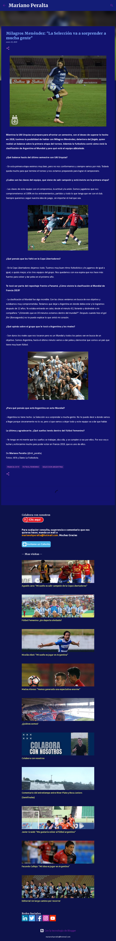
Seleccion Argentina (53, 467)
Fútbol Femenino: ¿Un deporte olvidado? (42, 620)
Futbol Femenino (31, 467)
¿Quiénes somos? (30, 724)
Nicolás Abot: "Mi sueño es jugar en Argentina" (45, 655)
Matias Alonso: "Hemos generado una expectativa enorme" (51, 689)
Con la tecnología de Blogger (60, 930)
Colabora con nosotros (33, 758)
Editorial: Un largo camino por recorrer (41, 901)
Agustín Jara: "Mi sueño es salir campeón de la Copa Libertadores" (54, 586)
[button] (8, 48)
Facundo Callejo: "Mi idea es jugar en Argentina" (46, 866)
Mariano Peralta (28, 5)
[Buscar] (52, 5)
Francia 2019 (13, 467)
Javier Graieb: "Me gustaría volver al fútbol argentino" (49, 832)
